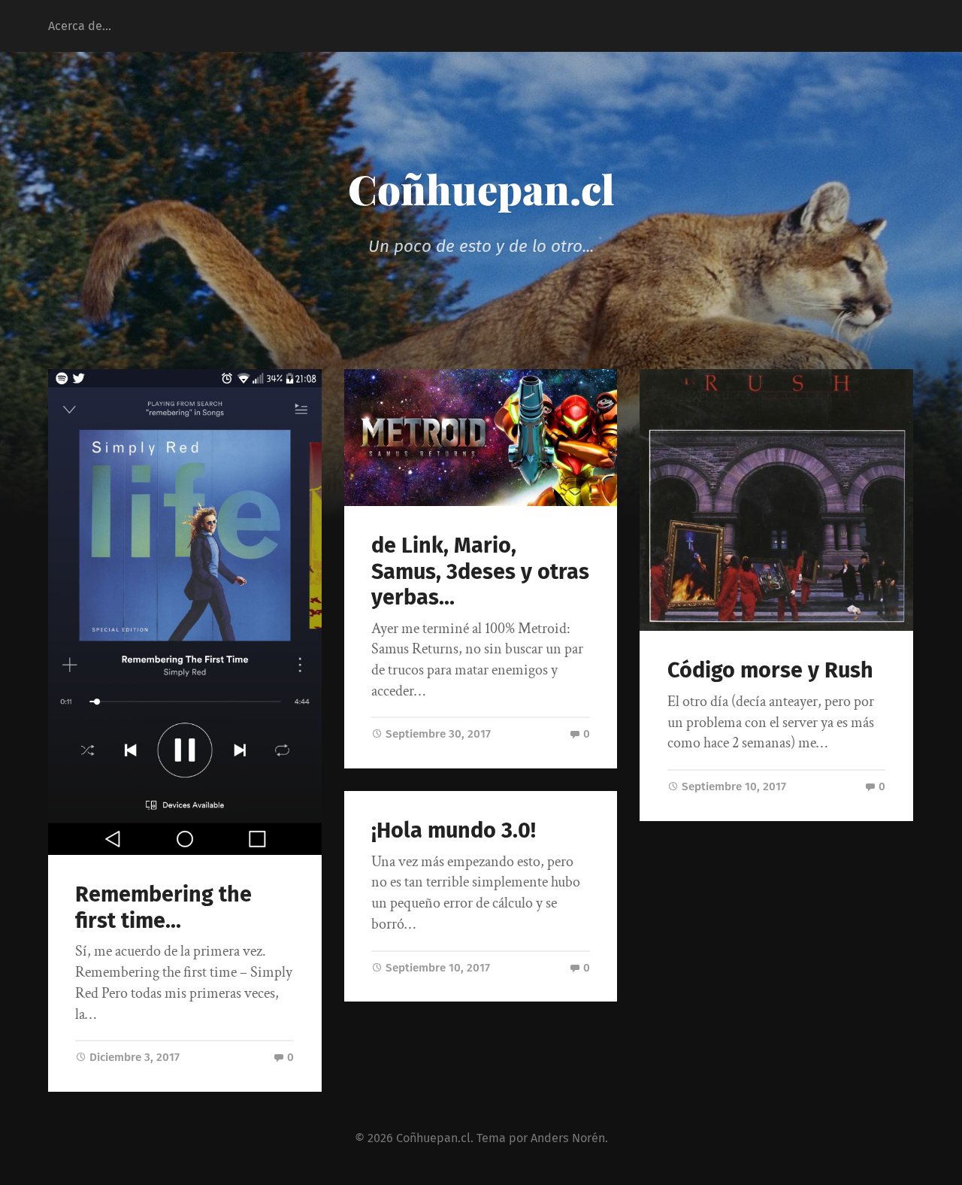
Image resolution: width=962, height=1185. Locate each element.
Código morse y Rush (770, 670)
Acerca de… (79, 26)
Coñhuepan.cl (481, 189)
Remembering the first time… (163, 907)
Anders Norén (568, 1138)
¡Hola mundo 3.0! (453, 830)
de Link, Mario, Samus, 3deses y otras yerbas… (480, 571)
